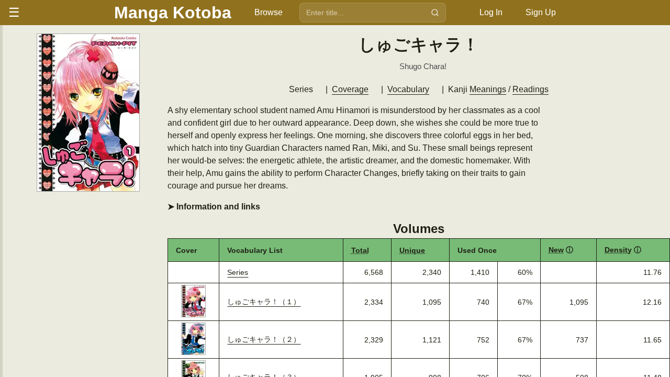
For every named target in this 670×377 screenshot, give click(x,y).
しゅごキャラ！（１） (263, 301)
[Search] (435, 12)
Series (237, 272)
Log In (490, 12)
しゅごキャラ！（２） (263, 339)
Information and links (217, 206)
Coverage (350, 89)
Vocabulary (408, 89)
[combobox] (363, 12)
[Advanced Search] (456, 12)
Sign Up (541, 12)
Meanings (488, 89)
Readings (530, 89)
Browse (268, 12)
